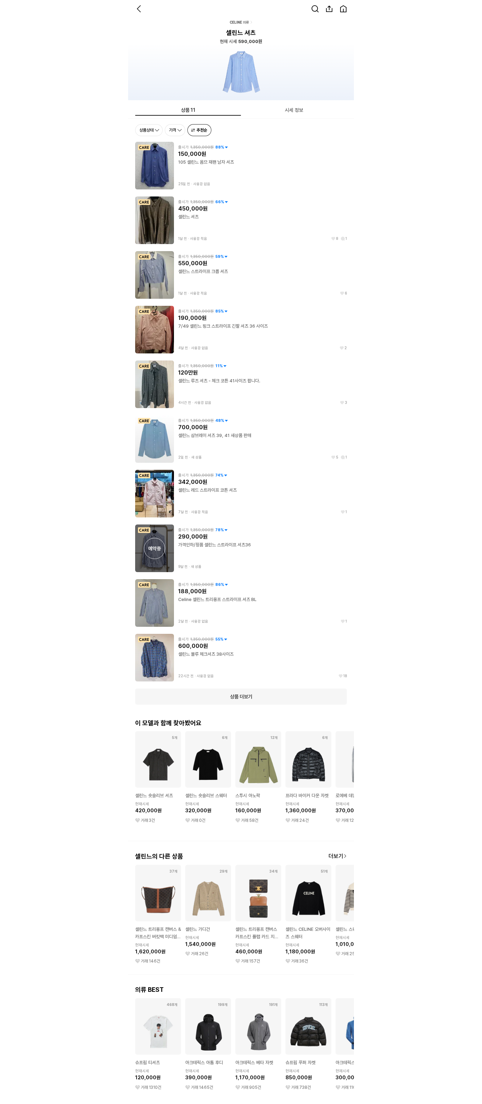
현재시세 (142, 804)
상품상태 (146, 130)
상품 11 (188, 110)
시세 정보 (294, 110)
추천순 (202, 130)
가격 (172, 130)
